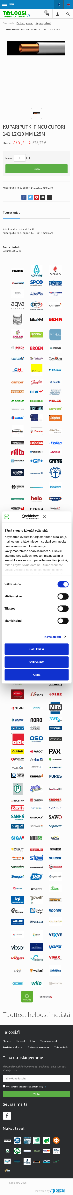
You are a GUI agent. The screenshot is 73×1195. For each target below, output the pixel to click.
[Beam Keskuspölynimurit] (36, 320)
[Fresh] (55, 444)
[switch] (63, 596)
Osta (36, 169)
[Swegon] (17, 877)
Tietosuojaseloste (38, 1047)
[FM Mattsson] (17, 443)
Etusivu (7, 1041)
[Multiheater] (17, 685)
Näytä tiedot (52, 636)
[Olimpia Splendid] (36, 728)
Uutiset (21, 1041)
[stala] (36, 850)
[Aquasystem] (55, 294)
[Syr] (36, 879)
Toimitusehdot (48, 1041)
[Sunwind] (17, 867)
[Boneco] (55, 339)
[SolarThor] (55, 843)
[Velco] (36, 922)
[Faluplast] (55, 420)
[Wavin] (17, 985)
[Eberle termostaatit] (36, 401)
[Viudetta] (36, 960)
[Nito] (55, 713)
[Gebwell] (55, 454)
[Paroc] (36, 752)
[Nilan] (17, 709)
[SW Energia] (55, 867)
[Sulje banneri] (56, 517)
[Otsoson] (55, 740)
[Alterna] (36, 295)
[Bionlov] (36, 336)
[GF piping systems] (36, 462)
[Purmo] (36, 777)
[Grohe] (17, 475)
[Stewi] (36, 860)
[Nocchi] (17, 721)
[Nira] (36, 708)
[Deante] (55, 383)
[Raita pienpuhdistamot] (36, 791)
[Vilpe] (55, 948)
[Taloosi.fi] (16, 13)
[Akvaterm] (17, 283)
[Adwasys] (36, 275)
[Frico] (17, 454)
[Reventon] (36, 800)
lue (44, 1086)
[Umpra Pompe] (36, 912)
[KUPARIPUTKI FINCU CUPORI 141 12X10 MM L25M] (36, 70)
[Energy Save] (17, 409)
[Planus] (17, 768)
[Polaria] (36, 768)
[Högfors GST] (55, 509)
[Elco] (55, 401)
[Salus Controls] (55, 808)
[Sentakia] (36, 827)
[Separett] (55, 827)
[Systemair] (55, 880)
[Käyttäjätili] (58, 13)
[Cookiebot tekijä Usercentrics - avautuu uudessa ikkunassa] (27, 516)
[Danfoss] (36, 384)
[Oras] (17, 744)
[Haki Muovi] (36, 487)
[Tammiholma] (17, 903)
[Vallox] (17, 924)
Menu (12, 4)
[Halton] (55, 490)
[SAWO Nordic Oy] (55, 818)
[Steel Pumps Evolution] (55, 851)
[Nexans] (36, 695)
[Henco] (55, 500)
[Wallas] (36, 971)
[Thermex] (17, 912)
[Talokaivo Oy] (36, 889)
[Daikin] (55, 370)
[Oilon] (17, 728)
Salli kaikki (36, 649)
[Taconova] (17, 890)
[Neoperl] (17, 698)
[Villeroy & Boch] (36, 950)
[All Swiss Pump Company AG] (36, 285)
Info (32, 1041)
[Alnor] (55, 285)
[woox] (27, 1001)
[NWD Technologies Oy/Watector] (55, 722)
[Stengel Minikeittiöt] (17, 859)
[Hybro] (36, 509)
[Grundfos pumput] (36, 473)
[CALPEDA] (55, 351)
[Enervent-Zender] (55, 409)
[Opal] (55, 729)
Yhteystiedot (61, 1047)
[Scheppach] (17, 827)
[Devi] (36, 392)
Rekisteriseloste (12, 1047)
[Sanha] (17, 819)
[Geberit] (36, 452)
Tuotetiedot (11, 212)
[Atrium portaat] (18, 324)
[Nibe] (55, 695)
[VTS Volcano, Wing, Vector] (17, 971)
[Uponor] (55, 911)
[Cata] (17, 359)
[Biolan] (17, 339)
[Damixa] (17, 382)
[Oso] (36, 741)
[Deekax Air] (17, 392)
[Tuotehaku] (68, 13)
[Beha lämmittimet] (55, 319)
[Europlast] (36, 421)
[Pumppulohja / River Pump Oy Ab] (17, 778)
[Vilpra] (17, 959)
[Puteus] (18, 793)
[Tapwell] (36, 903)
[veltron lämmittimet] (55, 925)
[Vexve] (55, 935)
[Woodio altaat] (55, 984)
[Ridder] (55, 801)
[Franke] (36, 444)
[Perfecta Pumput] (17, 759)
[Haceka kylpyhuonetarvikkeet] (17, 488)
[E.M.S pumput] (17, 401)
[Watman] (55, 975)
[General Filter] (17, 461)
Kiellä (36, 674)
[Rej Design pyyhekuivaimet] (17, 800)
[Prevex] (55, 767)
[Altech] (17, 297)
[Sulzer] (55, 858)
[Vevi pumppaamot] (36, 938)
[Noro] (36, 721)
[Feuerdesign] (18, 436)
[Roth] (17, 809)
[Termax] (55, 901)
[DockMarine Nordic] (55, 394)
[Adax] (17, 272)
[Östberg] (46, 997)
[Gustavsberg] (55, 477)
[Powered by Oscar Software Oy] (58, 1191)
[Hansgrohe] (17, 499)
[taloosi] (55, 891)
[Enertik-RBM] (36, 409)
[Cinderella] (36, 359)
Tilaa (36, 1094)
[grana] (55, 461)
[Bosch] (17, 349)
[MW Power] (55, 685)
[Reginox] (55, 789)
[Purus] (55, 777)
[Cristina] (36, 375)
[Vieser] (17, 948)
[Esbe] (17, 418)
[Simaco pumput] (36, 839)
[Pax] (55, 753)
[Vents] (17, 937)
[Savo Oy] (36, 817)
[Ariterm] (55, 307)
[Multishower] (36, 684)
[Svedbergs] (36, 867)
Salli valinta (36, 662)
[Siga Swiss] (17, 838)
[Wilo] (36, 986)
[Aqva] (17, 307)
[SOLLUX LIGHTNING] (17, 850)
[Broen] (36, 349)
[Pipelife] (36, 760)
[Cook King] (55, 359)
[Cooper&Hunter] (17, 372)
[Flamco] (36, 434)
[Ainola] (55, 275)
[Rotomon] (36, 809)
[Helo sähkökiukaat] (36, 501)
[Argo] (36, 309)
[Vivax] (55, 959)
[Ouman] (17, 753)
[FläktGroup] (55, 432)
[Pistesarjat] (55, 759)
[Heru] (17, 510)
